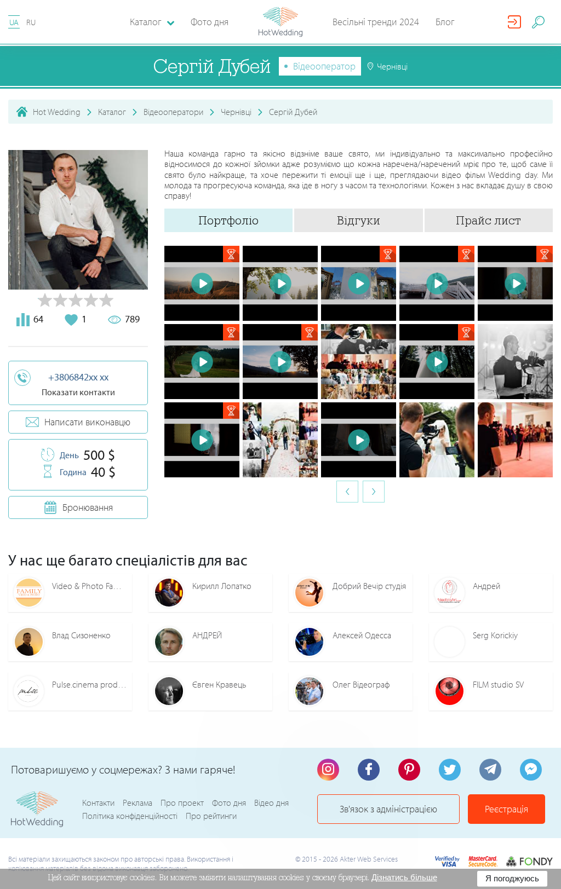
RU (31, 22)
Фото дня (209, 21)
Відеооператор (324, 66)
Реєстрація (506, 809)
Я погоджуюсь (512, 878)
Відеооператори (173, 111)
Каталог (112, 111)
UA (14, 22)
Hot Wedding (57, 111)
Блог (445, 21)
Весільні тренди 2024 (376, 21)
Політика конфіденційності (130, 815)
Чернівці (236, 111)
